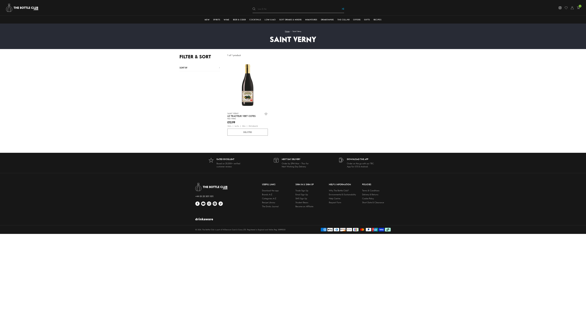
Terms (83, 162)
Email (74, 153)
